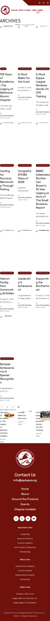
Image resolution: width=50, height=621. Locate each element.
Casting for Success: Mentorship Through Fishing (6, 180)
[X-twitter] (44, 3)
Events (25, 504)
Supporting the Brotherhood (42, 284)
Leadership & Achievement (25, 284)
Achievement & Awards (25, 575)
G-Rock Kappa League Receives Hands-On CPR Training (42, 85)
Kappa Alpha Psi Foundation (25, 602)
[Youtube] (33, 518)
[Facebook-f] (48, 3)
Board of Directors (25, 538)
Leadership (25, 534)
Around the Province (25, 499)
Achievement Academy (25, 566)
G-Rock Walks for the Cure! (24, 77)
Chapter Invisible (25, 509)
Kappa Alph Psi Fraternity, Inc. (25, 598)
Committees (25, 579)
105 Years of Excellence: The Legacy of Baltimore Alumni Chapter (7, 87)
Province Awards (25, 570)
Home (17, 24)
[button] (25, 474)
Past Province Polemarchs (25, 547)
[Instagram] (39, 3)
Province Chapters (25, 543)
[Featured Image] (7, 44)
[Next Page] (18, 407)
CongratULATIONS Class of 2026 (25, 176)
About (25, 494)
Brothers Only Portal (25, 594)
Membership (25, 551)
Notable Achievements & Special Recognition (7, 373)
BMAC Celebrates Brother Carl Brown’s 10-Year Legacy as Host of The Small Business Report (43, 189)
